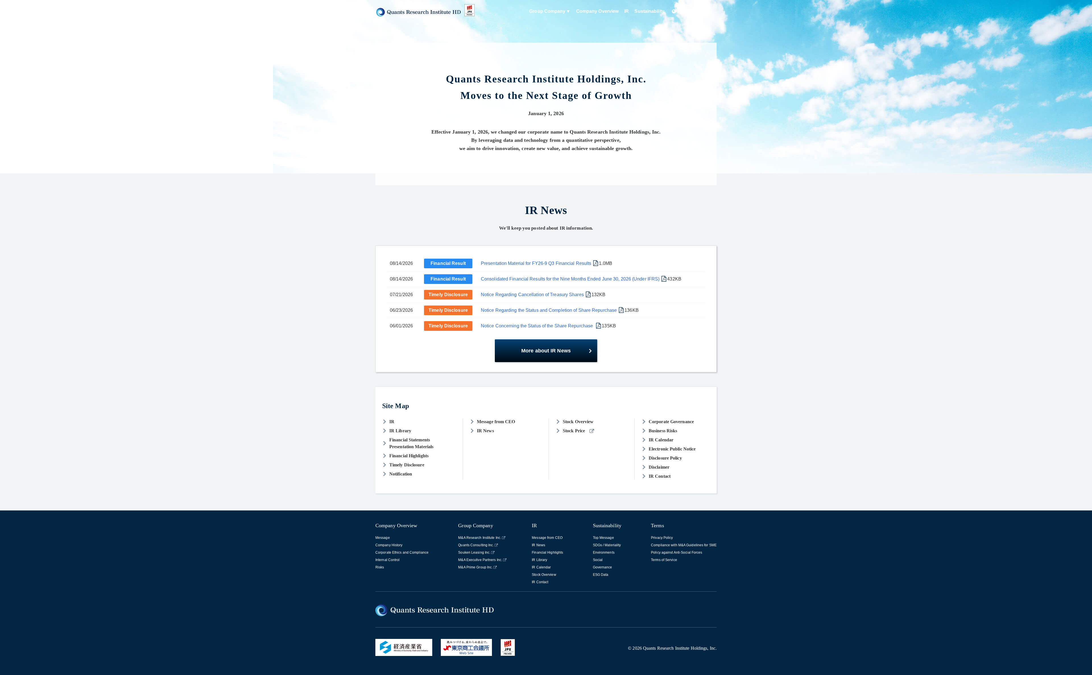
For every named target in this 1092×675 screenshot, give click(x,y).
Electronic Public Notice (672, 448)
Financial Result (448, 263)
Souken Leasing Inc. (474, 552)
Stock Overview (578, 421)
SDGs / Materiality (607, 545)
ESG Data (601, 575)
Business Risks (663, 430)
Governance (602, 567)
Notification (400, 474)
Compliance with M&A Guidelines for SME (684, 545)
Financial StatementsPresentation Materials (411, 443)
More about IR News (546, 351)
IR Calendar (661, 439)
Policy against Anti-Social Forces (676, 552)
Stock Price (574, 430)
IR (626, 11)
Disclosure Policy (665, 458)
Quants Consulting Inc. (476, 545)
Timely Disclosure (448, 294)
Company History (389, 545)
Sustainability (649, 11)
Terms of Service (664, 560)
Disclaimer (659, 467)
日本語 (684, 11)
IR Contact (660, 476)
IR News (485, 430)
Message (382, 538)
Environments (604, 552)
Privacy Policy (662, 538)
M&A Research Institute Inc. (479, 538)
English (703, 11)
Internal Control (387, 560)
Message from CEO (496, 421)
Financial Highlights (409, 455)
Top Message (603, 538)
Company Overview (597, 11)
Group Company (547, 11)
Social (598, 560)
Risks (379, 567)
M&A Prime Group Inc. (475, 567)
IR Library (400, 430)
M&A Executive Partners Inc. (480, 560)
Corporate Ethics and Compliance (402, 552)
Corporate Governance (671, 421)
